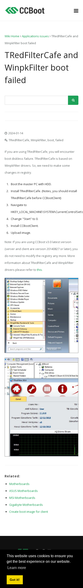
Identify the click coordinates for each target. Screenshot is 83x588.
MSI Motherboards (22, 498)
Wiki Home (12, 36)
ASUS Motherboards (23, 491)
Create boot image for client (28, 512)
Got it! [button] (15, 580)
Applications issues (35, 36)
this (39, 270)
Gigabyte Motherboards (26, 505)
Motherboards (19, 484)
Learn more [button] (16, 568)
